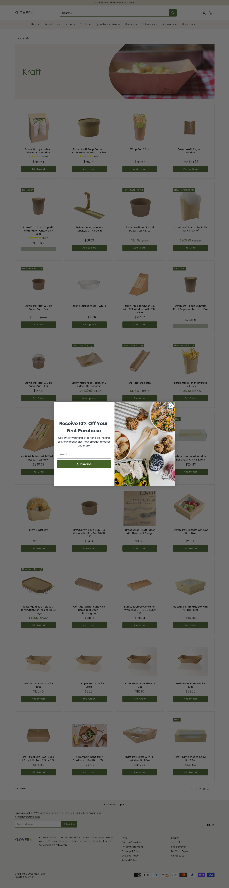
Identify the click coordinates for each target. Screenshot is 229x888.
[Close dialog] (171, 406)
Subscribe (84, 464)
